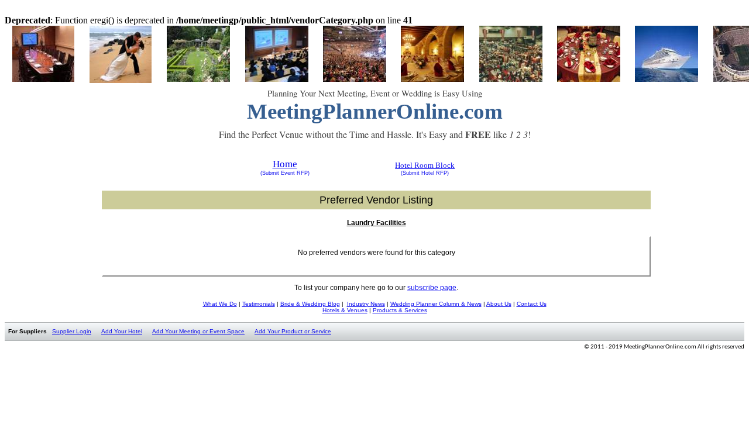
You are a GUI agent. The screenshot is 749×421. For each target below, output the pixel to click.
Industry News (366, 304)
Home (285, 164)
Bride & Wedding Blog (310, 304)
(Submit (269, 173)
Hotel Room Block (425, 165)
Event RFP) (294, 173)
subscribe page (431, 288)
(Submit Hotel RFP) (425, 173)
